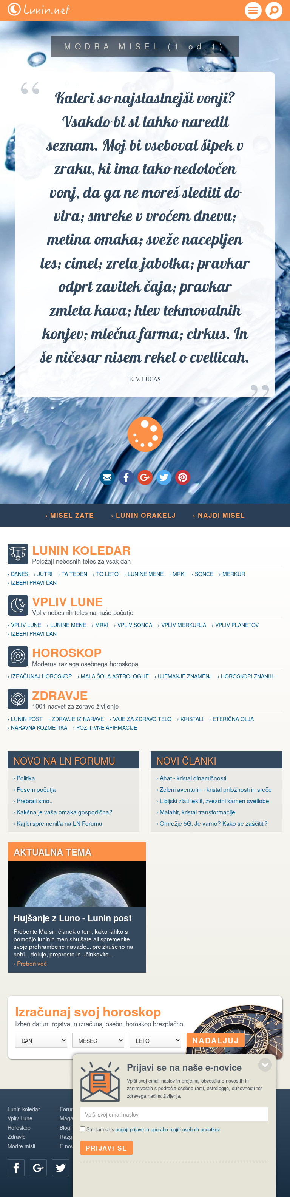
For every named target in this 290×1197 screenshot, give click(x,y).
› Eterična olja (231, 719)
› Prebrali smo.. (32, 800)
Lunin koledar (81, 550)
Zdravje (60, 695)
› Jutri (43, 574)
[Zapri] (265, 1065)
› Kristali (190, 719)
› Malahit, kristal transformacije (195, 812)
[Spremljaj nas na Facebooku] (16, 1167)
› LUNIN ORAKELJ (143, 515)
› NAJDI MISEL (219, 515)
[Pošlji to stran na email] (107, 477)
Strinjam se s (153, 1129)
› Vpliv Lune (24, 625)
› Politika (24, 778)
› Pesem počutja (34, 789)
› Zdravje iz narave (76, 719)
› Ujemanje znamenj (183, 676)
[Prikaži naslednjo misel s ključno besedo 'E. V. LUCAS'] (145, 434)
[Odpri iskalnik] (273, 10)
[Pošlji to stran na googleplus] (145, 477)
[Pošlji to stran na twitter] (163, 477)
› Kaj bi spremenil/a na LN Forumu (57, 823)
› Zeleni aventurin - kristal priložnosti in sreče (214, 789)
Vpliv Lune (67, 601)
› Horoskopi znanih (245, 676)
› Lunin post (25, 719)
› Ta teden (72, 574)
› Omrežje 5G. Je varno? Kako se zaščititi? (212, 823)
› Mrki (177, 574)
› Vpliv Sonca (133, 625)
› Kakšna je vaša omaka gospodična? (63, 812)
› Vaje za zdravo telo (140, 719)
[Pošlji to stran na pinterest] (182, 477)
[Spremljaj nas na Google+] (38, 1167)
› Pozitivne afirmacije (105, 727)
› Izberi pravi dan (32, 582)
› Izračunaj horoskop (40, 676)
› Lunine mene (144, 574)
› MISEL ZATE (69, 515)
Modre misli (21, 1146)
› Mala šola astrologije (113, 676)
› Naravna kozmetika (37, 727)
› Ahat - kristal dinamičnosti (191, 778)
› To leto (106, 574)
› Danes (18, 574)
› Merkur (232, 574)
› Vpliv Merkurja (182, 625)
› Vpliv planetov (235, 625)
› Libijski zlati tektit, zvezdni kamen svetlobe (212, 800)
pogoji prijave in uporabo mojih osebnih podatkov (168, 1129)
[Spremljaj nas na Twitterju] (60, 1167)
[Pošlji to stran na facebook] (126, 477)
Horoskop (67, 652)
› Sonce (202, 574)
